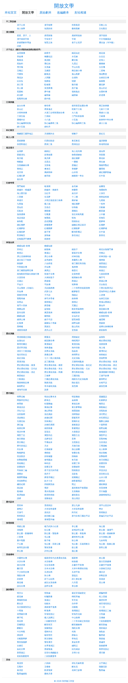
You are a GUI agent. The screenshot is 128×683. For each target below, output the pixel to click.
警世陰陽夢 (22, 642)
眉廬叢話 (103, 396)
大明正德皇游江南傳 (53, 200)
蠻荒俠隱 (76, 319)
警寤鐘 (102, 638)
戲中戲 (47, 98)
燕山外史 (103, 88)
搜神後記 (48, 302)
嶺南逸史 (76, 91)
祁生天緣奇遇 (78, 663)
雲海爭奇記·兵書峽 (107, 291)
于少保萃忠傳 (23, 572)
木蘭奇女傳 (22, 558)
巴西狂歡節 (49, 140)
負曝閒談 (48, 628)
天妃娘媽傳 (49, 288)
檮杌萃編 (76, 596)
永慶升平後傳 (105, 565)
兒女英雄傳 (49, 565)
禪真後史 (103, 267)
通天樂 (102, 652)
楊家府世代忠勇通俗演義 (55, 558)
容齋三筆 (76, 463)
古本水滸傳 (49, 568)
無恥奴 (102, 631)
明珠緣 (47, 593)
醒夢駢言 (76, 291)
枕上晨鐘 (103, 596)
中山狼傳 (76, 617)
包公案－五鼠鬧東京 (81, 544)
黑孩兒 (47, 326)
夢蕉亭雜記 (49, 477)
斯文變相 (48, 638)
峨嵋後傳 (76, 312)
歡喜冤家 (48, 670)
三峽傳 (102, 116)
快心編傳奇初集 (24, 123)
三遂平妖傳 (104, 375)
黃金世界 (76, 642)
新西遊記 (21, 652)
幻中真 (102, 175)
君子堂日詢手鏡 (51, 470)
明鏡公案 (21, 526)
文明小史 (76, 652)
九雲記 (75, 63)
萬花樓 (20, 582)
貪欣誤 (47, 512)
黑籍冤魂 (48, 649)
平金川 (20, 284)
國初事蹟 (103, 484)
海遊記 (47, 600)
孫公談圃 (76, 449)
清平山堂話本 (105, 505)
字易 (74, 39)
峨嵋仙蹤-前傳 (23, 246)
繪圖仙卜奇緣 (50, 323)
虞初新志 (76, 495)
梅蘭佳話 (48, 56)
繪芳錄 (47, 175)
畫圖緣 (102, 63)
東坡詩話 (21, 407)
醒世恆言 (48, 624)
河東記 (102, 253)
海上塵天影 (22, 193)
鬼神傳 (75, 267)
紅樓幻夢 (21, 175)
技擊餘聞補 (22, 459)
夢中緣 (47, 91)
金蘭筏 (102, 186)
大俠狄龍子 (49, 277)
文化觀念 (103, 28)
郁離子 (75, 133)
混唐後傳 (103, 344)
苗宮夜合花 (104, 473)
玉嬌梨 (47, 70)
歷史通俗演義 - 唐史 (108, 365)
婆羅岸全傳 (77, 253)
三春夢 (47, 375)
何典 (74, 631)
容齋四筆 (103, 463)
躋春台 (75, 635)
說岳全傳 (21, 586)
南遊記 (102, 270)
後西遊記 (103, 263)
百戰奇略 (103, 438)
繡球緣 (47, 95)
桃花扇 (102, 53)
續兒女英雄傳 (50, 582)
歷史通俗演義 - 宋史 (53, 368)
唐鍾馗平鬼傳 (50, 607)
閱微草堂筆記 (23, 400)
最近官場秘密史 (79, 593)
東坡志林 (76, 403)
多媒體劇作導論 (24, 42)
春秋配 (20, 221)
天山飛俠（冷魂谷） (26, 288)
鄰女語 (20, 603)
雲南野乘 (103, 358)
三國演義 (76, 375)
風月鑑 (20, 158)
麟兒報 (75, 60)
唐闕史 (20, 473)
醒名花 (75, 666)
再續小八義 (104, 112)
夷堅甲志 (103, 435)
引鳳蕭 (47, 214)
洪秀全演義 (49, 351)
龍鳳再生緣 (22, 98)
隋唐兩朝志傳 (23, 382)
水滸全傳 (21, 561)
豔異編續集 (22, 673)
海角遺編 (48, 347)
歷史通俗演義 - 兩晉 (53, 365)
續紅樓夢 (21, 225)
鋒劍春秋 (103, 330)
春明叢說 (48, 459)
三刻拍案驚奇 (105, 621)
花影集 (75, 473)
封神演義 (76, 256)
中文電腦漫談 (105, 39)
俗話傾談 (21, 218)
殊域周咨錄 (104, 144)
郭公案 (20, 551)
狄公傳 (75, 540)
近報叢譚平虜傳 (24, 239)
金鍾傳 (75, 400)
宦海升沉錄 (77, 614)
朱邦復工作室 (68, 681)
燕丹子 (47, 473)
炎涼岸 (75, 193)
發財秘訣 (103, 628)
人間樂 (47, 77)
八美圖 (20, 196)
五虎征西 (48, 572)
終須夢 (20, 95)
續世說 (102, 481)
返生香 (20, 179)
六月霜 (75, 582)
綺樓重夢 (48, 225)
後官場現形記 (105, 603)
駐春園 (47, 84)
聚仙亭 (102, 305)
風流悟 (20, 663)
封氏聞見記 (104, 417)
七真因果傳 (104, 274)
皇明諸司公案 (78, 530)
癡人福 (47, 203)
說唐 (46, 389)
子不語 (47, 295)
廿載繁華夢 (22, 638)
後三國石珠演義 (79, 263)
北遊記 (20, 281)
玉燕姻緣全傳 (23, 165)
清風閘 (20, 530)
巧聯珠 (20, 74)
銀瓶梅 (47, 249)
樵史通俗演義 (105, 340)
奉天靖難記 (104, 459)
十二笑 (102, 607)
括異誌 (20, 302)
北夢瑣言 (48, 438)
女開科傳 (103, 91)
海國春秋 (103, 189)
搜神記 (75, 302)
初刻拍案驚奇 (23, 656)
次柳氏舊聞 (49, 424)
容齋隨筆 (21, 466)
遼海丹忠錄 (22, 389)
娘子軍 (47, 232)
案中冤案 (21, 540)
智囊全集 (76, 452)
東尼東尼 (76, 140)
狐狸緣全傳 (77, 277)
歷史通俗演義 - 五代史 (27, 368)
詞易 (19, 46)
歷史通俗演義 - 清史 (26, 372)
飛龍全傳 (21, 575)
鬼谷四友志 (22, 354)
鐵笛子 (75, 249)
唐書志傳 (48, 354)
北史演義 (76, 358)
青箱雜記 (21, 463)
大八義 (75, 112)
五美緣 (47, 67)
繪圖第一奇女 (78, 175)
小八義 (47, 119)
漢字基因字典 (23, 39)
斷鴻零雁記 (77, 232)
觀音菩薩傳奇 (78, 309)
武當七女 (48, 291)
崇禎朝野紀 (22, 481)
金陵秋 (102, 337)
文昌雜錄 (76, 491)
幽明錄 (47, 316)
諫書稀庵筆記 (105, 495)
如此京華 (21, 649)
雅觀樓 (47, 211)
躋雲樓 (47, 305)
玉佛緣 (102, 617)
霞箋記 (75, 165)
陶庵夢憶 (21, 452)
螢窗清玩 (21, 154)
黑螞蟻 (20, 326)
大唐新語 (76, 431)
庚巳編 (20, 424)
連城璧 (20, 519)
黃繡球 (102, 642)
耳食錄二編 (22, 470)
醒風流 (47, 74)
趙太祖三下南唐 (24, 260)
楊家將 (75, 558)
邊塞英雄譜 (22, 330)
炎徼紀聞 (48, 417)
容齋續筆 (76, 466)
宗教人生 (103, 25)
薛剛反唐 (103, 575)
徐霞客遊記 (22, 144)
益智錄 (47, 309)
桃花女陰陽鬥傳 (106, 249)
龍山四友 (76, 326)
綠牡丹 (47, 126)
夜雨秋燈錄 (49, 495)
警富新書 (48, 547)
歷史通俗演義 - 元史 (81, 368)
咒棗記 (75, 305)
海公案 (102, 526)
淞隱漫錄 (76, 410)
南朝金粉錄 (104, 196)
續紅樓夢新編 (105, 172)
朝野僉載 (103, 428)
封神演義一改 (105, 256)
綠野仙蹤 (76, 323)
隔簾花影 (103, 666)
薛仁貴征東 (77, 579)
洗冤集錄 (103, 410)
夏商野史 (103, 379)
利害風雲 (76, 25)
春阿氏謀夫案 (23, 547)
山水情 (75, 172)
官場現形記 (49, 614)
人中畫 (102, 214)
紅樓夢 (102, 225)
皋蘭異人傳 (77, 260)
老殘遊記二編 (105, 610)
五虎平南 (76, 572)
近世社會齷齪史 (51, 652)
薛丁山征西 (49, 579)
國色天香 (48, 673)
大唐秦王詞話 (105, 568)
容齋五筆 (48, 466)
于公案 (20, 544)
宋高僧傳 (103, 488)
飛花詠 (20, 77)
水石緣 (75, 56)
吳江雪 (20, 84)
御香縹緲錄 (77, 154)
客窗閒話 (76, 428)
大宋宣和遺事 (50, 509)
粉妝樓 (75, 561)
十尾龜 (20, 610)
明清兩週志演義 (24, 337)
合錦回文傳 (104, 77)
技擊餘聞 (103, 456)
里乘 (74, 438)
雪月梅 (20, 67)
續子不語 (48, 319)
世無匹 (102, 218)
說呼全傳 (48, 586)
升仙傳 (47, 267)
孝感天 (20, 200)
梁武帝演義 (22, 347)
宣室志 (47, 431)
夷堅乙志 (76, 435)
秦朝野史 (21, 386)
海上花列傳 (77, 151)
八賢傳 (20, 537)
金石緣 (75, 186)
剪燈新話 (21, 516)
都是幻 (75, 270)
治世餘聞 (21, 414)
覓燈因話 (48, 505)
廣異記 (47, 270)
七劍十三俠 (104, 109)
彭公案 (47, 530)
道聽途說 (48, 498)
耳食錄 (102, 466)
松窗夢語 (103, 400)
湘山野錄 (48, 410)
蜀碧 (46, 488)
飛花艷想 (103, 74)
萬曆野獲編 (22, 477)
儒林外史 (48, 631)
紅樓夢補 (103, 228)
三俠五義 (21, 116)
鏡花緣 (20, 596)
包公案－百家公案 (52, 544)
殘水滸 (102, 572)
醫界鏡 (102, 635)
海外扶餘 (76, 347)
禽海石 (47, 168)
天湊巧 (20, 512)
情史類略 (103, 452)
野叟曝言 (21, 235)
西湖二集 (48, 144)
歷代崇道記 (22, 445)
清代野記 (103, 414)
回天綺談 (76, 649)
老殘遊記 (76, 610)
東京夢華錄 (77, 407)
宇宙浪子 (48, 39)
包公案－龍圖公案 (107, 544)
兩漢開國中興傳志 (107, 372)
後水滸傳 (21, 565)
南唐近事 (21, 428)
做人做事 (21, 28)
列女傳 (20, 449)
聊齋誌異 (21, 309)
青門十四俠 (22, 305)
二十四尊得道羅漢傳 (81, 288)
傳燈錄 (47, 452)
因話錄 (20, 488)
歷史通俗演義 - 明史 (108, 368)
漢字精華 (48, 25)
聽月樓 (75, 84)
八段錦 (47, 663)
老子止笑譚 (77, 42)
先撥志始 (21, 421)
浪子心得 (21, 25)
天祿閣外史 (49, 133)
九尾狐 (102, 200)
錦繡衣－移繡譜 (24, 189)
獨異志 (102, 403)
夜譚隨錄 (21, 495)
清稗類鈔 (76, 414)
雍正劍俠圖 (104, 105)
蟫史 (101, 509)
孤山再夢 (76, 74)
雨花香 (20, 621)
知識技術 (48, 28)
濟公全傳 (48, 256)
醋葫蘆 (102, 211)
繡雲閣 (102, 319)
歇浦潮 (47, 186)
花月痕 (20, 172)
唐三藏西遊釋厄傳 (25, 270)
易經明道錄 (77, 35)
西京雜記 (21, 442)
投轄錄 (75, 456)
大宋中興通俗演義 (80, 568)
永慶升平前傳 (78, 565)
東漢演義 (76, 344)
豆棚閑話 (21, 624)
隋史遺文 (76, 382)
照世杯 (20, 505)
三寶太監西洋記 (106, 288)
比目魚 (20, 81)
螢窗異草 (76, 417)
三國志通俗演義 (51, 379)
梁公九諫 (76, 505)
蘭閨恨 (102, 168)
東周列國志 (22, 344)
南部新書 (48, 428)
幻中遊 (102, 232)
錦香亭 (47, 53)
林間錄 (20, 403)
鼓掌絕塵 (48, 154)
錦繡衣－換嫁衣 (51, 189)
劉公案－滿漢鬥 (106, 530)
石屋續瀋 (48, 449)
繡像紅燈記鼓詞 (79, 225)
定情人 (102, 60)
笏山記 (20, 109)
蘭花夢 (102, 84)
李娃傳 (20, 56)
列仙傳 (20, 291)
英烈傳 (75, 386)
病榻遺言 (103, 431)
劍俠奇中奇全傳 (106, 119)
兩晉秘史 (21, 375)
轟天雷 (20, 568)
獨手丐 (102, 277)
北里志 (47, 161)
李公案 (75, 526)
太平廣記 (103, 663)
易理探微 (48, 35)
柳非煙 (47, 105)
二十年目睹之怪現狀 (81, 621)
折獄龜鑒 (48, 456)
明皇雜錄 (76, 396)
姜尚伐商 (21, 312)
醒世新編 (103, 624)
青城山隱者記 (105, 302)
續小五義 (21, 126)
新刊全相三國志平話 (81, 516)
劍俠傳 (75, 298)
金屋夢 (20, 151)
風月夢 (47, 158)
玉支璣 (102, 67)
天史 (46, 445)
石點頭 (20, 211)
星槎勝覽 (21, 140)
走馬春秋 (48, 260)
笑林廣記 (48, 421)
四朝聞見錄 (49, 484)
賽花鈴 (102, 158)
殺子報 (47, 540)
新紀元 (102, 133)
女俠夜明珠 (104, 316)
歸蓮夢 (20, 263)
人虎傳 (102, 295)
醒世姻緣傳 (77, 624)
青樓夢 (75, 168)
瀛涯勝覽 (103, 140)
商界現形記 (104, 649)
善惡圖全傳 (104, 309)
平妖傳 (47, 284)
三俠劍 (47, 116)
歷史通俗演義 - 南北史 (82, 365)
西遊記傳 (103, 281)
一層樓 (75, 161)
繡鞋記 (75, 645)
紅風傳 (20, 323)
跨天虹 (75, 512)
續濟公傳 (21, 319)
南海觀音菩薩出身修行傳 (28, 274)
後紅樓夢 (76, 158)
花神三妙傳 (77, 670)
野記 (74, 484)
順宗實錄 (21, 438)
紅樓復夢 (76, 228)
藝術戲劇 (76, 28)
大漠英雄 (21, 277)
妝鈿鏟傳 (103, 645)
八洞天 (102, 193)
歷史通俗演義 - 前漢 (108, 361)
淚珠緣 (47, 235)
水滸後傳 (48, 561)
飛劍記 (75, 295)
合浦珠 (75, 77)
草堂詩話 (103, 470)
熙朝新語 (76, 470)
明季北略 (21, 396)
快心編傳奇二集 (51, 123)
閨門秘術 (21, 186)
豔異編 (102, 670)
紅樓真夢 (21, 232)
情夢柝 (47, 81)
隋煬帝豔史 (104, 165)
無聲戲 (47, 218)
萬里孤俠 (48, 312)
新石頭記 (76, 235)
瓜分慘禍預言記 (24, 607)
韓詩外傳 (21, 431)
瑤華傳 (75, 284)
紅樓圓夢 (48, 228)
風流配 (47, 60)
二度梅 (102, 70)
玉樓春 (47, 666)
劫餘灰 (47, 603)
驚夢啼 (102, 221)
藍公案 (75, 547)
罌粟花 (47, 337)
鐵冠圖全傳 (49, 340)
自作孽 (75, 603)
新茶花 (102, 235)
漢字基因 (103, 35)
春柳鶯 (102, 81)
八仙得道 (48, 263)
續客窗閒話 (77, 481)
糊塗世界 (103, 600)
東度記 (20, 253)
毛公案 (47, 537)
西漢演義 (21, 361)
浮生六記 (21, 410)
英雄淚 (102, 579)
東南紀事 (48, 407)
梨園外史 (76, 421)
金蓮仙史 (21, 340)
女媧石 (20, 645)
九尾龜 (20, 203)
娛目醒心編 (49, 516)
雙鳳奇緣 (21, 298)
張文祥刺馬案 (78, 214)
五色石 (47, 207)
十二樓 (75, 196)
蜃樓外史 (21, 119)
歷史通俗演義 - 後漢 (26, 365)
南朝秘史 (103, 354)
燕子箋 (75, 88)
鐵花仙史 (76, 53)
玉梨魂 (47, 165)
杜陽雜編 (48, 403)
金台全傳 (21, 105)
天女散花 (103, 284)
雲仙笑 (20, 207)
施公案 (75, 551)
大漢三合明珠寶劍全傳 (54, 112)
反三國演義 (49, 361)
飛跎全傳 (76, 628)
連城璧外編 (49, 519)
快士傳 (47, 575)
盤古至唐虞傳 (105, 561)
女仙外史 (76, 316)
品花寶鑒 (48, 221)
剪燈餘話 (103, 512)
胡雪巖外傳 (22, 614)
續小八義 (103, 123)
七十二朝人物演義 (52, 358)
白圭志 (102, 56)
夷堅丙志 (48, 435)
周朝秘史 (76, 337)
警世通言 (48, 642)
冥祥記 (20, 249)
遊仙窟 (102, 151)
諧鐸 (19, 498)
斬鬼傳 (47, 610)
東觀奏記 (103, 407)
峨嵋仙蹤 (48, 246)
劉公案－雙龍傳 (51, 533)
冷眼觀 (75, 607)
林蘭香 (75, 189)
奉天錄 (75, 459)
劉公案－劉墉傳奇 (25, 533)
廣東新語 (76, 424)
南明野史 (76, 354)
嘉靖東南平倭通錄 (80, 488)
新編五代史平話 (106, 516)
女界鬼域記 (49, 645)
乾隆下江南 (77, 109)
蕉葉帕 (20, 91)
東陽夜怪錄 (22, 600)
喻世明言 (48, 635)
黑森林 (102, 323)
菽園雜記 (76, 477)
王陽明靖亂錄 (78, 361)
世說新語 (21, 456)
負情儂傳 (21, 214)
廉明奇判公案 (78, 537)
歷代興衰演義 (78, 372)
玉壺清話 (103, 442)
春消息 (20, 670)
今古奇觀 (21, 631)
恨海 (74, 218)
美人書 (20, 88)
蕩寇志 (75, 575)
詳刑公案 (48, 551)
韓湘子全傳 (49, 274)
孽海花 (75, 638)
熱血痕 (75, 351)
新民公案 (103, 547)
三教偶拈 (21, 379)
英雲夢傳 (48, 88)
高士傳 (102, 582)
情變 (74, 81)
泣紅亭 (47, 193)
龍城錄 (20, 491)
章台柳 (75, 586)
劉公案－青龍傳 (79, 533)
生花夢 (47, 196)
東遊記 (47, 253)
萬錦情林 (48, 172)
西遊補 (47, 281)
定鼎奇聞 (76, 274)
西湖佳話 (76, 144)
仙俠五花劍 (104, 298)
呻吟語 (47, 463)
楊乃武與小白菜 (51, 526)
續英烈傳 (103, 386)
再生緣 (102, 161)
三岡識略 (103, 445)
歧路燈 (47, 239)
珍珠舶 (75, 207)
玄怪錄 (75, 330)
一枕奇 (102, 203)
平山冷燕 (76, 67)
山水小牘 (103, 477)
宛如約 (20, 63)
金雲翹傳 (21, 53)
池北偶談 (48, 414)
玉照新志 (76, 442)
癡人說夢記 (49, 617)
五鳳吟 (20, 666)
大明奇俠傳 (22, 112)
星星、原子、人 (24, 35)
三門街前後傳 (78, 116)
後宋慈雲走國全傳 (80, 105)
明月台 (20, 593)
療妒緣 (75, 200)
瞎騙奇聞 (103, 593)
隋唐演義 (48, 382)
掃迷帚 (20, 635)
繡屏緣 (75, 95)
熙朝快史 (76, 221)
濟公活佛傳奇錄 (24, 256)
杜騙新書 (48, 596)
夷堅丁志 (21, 435)
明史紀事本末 (50, 396)
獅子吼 (20, 617)
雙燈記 (20, 168)
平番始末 (48, 442)
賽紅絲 (47, 63)
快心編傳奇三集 (79, 123)
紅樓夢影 (21, 228)
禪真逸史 (48, 109)
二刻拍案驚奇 (50, 656)
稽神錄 (102, 260)
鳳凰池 (20, 60)
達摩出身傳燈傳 (106, 326)
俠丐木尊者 (49, 298)
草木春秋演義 (50, 386)
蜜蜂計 (20, 509)
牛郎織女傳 (22, 267)
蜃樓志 (75, 211)
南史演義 (21, 358)
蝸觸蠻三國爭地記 (25, 133)
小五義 (75, 119)
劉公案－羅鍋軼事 (107, 533)
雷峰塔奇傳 (22, 295)
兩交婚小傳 (77, 70)
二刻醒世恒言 (50, 621)
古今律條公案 (105, 537)
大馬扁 (102, 614)
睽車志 (47, 400)
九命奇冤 (103, 540)
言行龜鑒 (103, 491)
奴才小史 (48, 481)
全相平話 (103, 382)
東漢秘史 (48, 344)
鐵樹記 (47, 151)
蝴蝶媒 (20, 161)
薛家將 (20, 579)
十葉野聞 (103, 424)
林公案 (102, 558)
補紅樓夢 (76, 203)
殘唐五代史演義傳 (80, 379)
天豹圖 (102, 207)
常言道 (75, 600)
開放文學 (64, 6)
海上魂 (102, 347)
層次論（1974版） (107, 42)
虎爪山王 (48, 330)
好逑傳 (102, 95)
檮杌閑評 (76, 340)
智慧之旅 (48, 42)
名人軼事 (103, 449)
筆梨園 (102, 154)
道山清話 (76, 498)
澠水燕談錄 (49, 491)
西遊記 (75, 281)
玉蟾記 (20, 70)
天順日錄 (76, 445)
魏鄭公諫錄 (104, 421)
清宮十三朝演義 (24, 351)
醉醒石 (20, 628)
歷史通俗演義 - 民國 (53, 372)
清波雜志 (21, 417)
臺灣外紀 (103, 351)
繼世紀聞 (21, 484)
